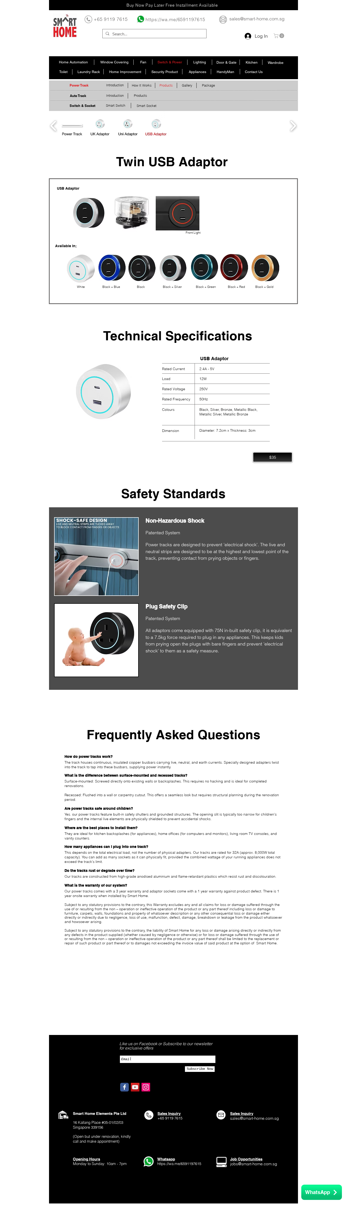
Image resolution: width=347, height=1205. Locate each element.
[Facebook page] (124, 1087)
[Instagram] (145, 1087)
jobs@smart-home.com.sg (253, 1163)
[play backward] (53, 125)
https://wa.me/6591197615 (175, 19)
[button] (279, 35)
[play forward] (293, 125)
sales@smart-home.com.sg (257, 19)
